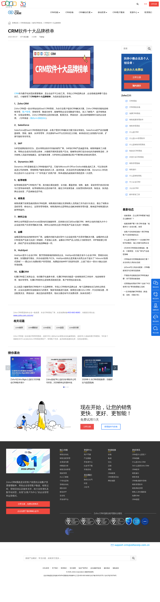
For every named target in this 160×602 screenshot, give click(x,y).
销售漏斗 (132, 169)
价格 (110, 454)
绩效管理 (63, 473)
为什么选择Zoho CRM (140, 466)
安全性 (62, 496)
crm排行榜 (74, 328)
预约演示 (136, 85)
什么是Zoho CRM (139, 462)
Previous (8, 367)
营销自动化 (64, 484)
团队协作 (63, 488)
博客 (110, 469)
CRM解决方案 (85, 12)
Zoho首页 (46, 568)
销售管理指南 (134, 163)
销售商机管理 (137, 488)
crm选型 (60, 328)
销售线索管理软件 (136, 120)
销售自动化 (64, 454)
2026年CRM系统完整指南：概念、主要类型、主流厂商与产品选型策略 (136, 251)
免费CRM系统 (134, 113)
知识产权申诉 (83, 568)
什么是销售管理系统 (137, 145)
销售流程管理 (65, 458)
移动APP (63, 492)
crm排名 (47, 328)
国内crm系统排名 (38, 118)
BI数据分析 (64, 466)
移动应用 (101, 12)
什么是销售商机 (135, 176)
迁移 (110, 466)
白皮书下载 (88, 466)
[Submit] (133, 558)
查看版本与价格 (111, 427)
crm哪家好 (33, 328)
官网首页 (15, 23)
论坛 (110, 462)
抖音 (85, 483)
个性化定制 (64, 481)
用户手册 (87, 454)
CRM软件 (135, 469)
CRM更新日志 (113, 477)
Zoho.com (14, 4)
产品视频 (87, 458)
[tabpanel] (26, 370)
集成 (110, 458)
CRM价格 (70, 12)
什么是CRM (133, 132)
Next (115, 367)
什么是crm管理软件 (137, 138)
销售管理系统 (134, 126)
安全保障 (73, 568)
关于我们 (55, 568)
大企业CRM (133, 188)
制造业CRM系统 (135, 151)
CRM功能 (54, 12)
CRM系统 (133, 101)
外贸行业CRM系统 (136, 157)
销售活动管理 (65, 469)
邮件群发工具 (134, 194)
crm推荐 (19, 328)
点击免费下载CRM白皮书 (28, 511)
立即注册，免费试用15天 (28, 504)
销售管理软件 (137, 484)
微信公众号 (88, 480)
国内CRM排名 (37, 23)
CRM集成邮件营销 (139, 481)
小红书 (86, 487)
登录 (145, 4)
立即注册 (154, 4)
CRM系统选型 (25, 23)
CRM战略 (135, 458)
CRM (16, 93)
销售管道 (135, 477)
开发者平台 (64, 499)
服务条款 (107, 568)
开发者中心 (88, 462)
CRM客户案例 (118, 12)
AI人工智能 (64, 477)
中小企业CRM (134, 182)
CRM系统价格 (134, 107)
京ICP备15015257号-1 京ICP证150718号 (103, 575)
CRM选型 (135, 499)
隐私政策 (116, 568)
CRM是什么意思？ (139, 454)
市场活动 (87, 469)
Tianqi (41, 37)
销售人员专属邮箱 (139, 492)
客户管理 (26, 112)
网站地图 (111, 481)
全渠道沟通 (64, 462)
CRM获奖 (111, 473)
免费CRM (135, 496)
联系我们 (148, 12)
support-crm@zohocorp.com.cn (132, 545)
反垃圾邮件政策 (95, 568)
